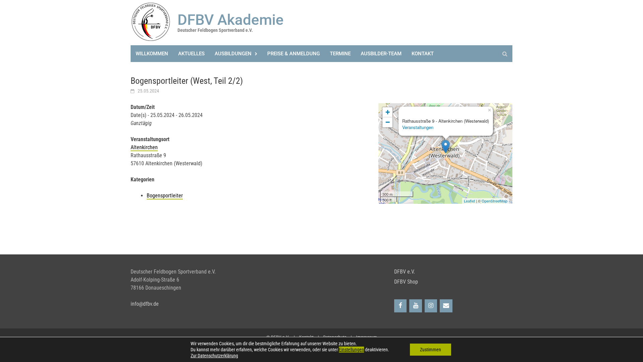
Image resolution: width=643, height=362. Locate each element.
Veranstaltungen (417, 127)
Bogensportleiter (165, 195)
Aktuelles (191, 54)
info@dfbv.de (145, 304)
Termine (340, 54)
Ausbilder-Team (381, 54)
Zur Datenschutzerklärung (214, 355)
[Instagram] (431, 305)
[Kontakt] (446, 305)
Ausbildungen (233, 54)
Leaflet (469, 200)
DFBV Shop (406, 282)
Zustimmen (430, 349)
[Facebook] (400, 305)
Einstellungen (351, 349)
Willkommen (152, 54)
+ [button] (387, 112)
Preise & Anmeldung (293, 54)
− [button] (387, 122)
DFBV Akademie (230, 19)
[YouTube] (415, 305)
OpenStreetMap (494, 200)
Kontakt (423, 54)
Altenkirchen (144, 147)
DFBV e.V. (404, 271)
